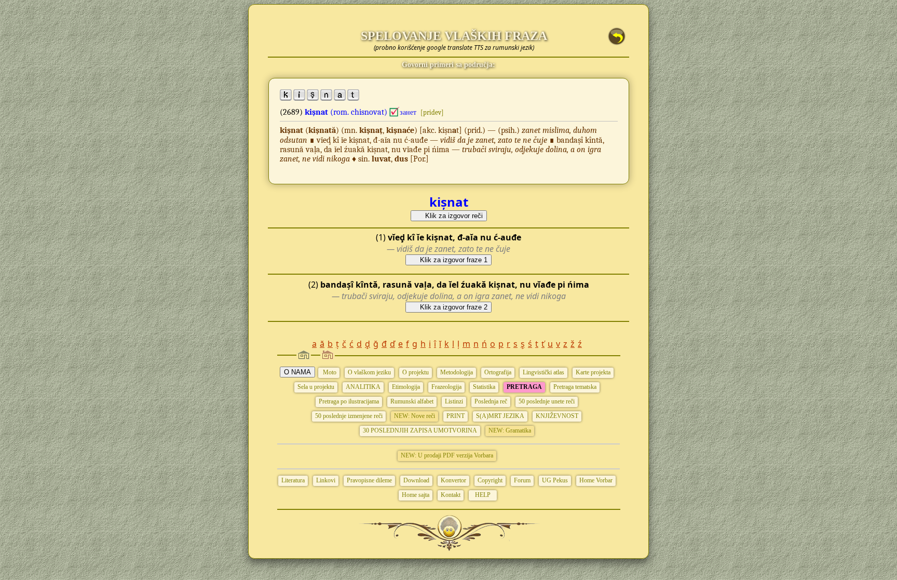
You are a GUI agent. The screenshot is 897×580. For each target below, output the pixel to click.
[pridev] (432, 112)
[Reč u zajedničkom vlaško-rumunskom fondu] (394, 112)
